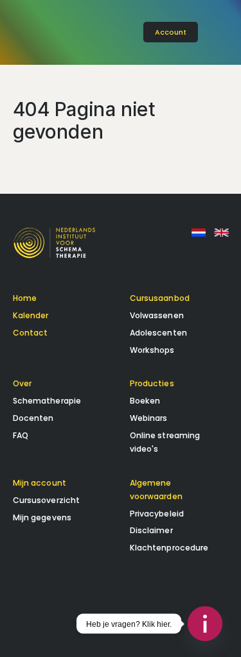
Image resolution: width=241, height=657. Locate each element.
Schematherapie (47, 400)
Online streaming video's (165, 442)
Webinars (149, 418)
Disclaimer (151, 530)
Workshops (152, 350)
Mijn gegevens (42, 517)
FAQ (20, 435)
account (171, 32)
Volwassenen (157, 315)
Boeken (145, 400)
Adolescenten (158, 332)
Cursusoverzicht (46, 500)
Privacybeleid (157, 513)
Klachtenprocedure (169, 547)
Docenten (33, 418)
